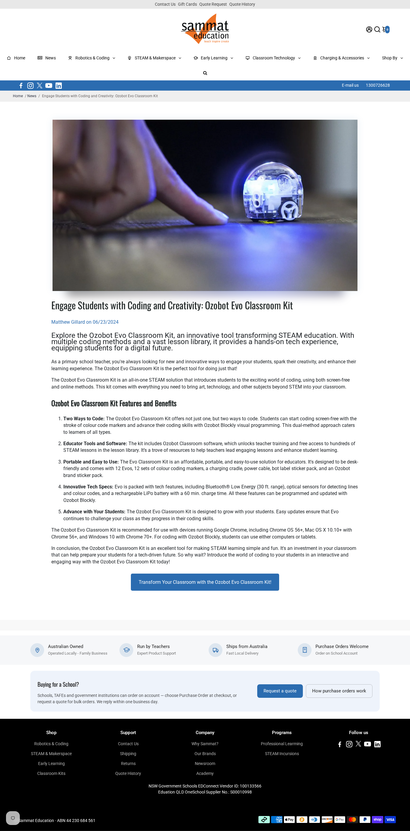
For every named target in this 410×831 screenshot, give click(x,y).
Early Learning (51, 763)
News (31, 96)
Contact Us (165, 4)
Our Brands (205, 753)
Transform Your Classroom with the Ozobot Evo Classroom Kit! (205, 582)
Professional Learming (282, 743)
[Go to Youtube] (49, 85)
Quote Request (213, 4)
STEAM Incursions (282, 753)
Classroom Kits (51, 773)
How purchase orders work (339, 691)
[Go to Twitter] (40, 85)
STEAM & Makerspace (51, 753)
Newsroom (205, 763)
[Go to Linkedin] (58, 85)
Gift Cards (187, 4)
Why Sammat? (205, 743)
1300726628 (378, 85)
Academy (205, 773)
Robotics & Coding (51, 743)
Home (18, 96)
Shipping (128, 753)
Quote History (242, 4)
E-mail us (350, 85)
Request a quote (280, 691)
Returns (128, 763)
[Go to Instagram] (30, 85)
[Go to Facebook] (21, 85)
